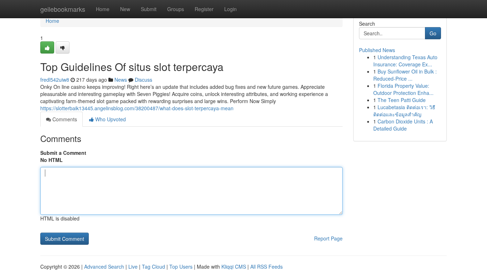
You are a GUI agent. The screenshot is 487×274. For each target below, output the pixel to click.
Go (433, 33)
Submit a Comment (63, 152)
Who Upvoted (110, 119)
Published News (377, 50)
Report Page (328, 238)
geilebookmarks (62, 9)
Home (102, 8)
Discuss (143, 79)
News (120, 79)
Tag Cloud (153, 266)
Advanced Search (104, 266)
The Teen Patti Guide (402, 99)
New (125, 8)
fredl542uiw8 (54, 79)
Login (230, 8)
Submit (149, 8)
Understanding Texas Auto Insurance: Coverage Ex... (405, 61)
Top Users (181, 266)
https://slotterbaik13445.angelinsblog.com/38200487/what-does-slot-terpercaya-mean (137, 108)
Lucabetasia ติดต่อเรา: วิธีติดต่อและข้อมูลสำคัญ (404, 110)
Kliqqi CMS (233, 266)
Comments (64, 119)
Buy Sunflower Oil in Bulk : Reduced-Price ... (405, 75)
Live (133, 266)
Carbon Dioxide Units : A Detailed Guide (403, 125)
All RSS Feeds (266, 266)
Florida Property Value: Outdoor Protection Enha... (403, 89)
